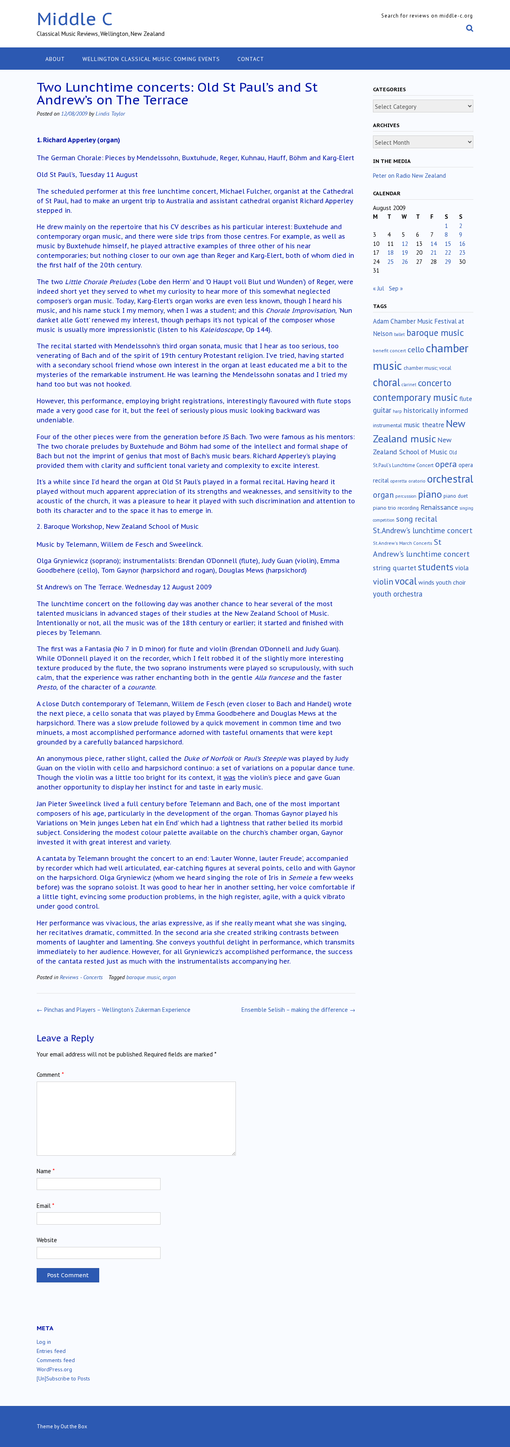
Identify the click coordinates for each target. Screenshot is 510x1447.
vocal (406, 581)
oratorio (417, 481)
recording (408, 507)
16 (462, 243)
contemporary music (415, 397)
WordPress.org (54, 1369)
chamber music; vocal (427, 368)
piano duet (455, 495)
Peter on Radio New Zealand (409, 175)
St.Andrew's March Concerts (402, 543)
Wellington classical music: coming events (151, 59)
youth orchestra (397, 594)
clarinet (409, 384)
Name (46, 1171)
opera (446, 463)
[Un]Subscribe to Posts (63, 1378)
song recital (416, 518)
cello (416, 349)
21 (433, 252)
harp (397, 411)
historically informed (436, 410)
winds (426, 582)
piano (430, 494)
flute (465, 398)
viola (462, 567)
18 (390, 252)
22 (448, 252)
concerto (434, 383)
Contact (250, 59)
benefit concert (389, 350)
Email (45, 1205)
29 (448, 261)
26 (405, 261)
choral (386, 382)
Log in (44, 1341)
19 (405, 252)
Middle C (75, 18)
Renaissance (439, 507)
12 (405, 243)
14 (433, 243)
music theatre (424, 424)
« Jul (378, 288)
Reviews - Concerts (81, 977)
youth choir (451, 582)
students (435, 567)
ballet (399, 334)
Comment (50, 1074)
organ (169, 977)
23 (462, 252)
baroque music (143, 977)
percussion (405, 496)
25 (390, 261)
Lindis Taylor (110, 113)
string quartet (394, 567)
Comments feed (56, 1360)
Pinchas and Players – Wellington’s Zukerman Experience (113, 1009)
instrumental (387, 425)
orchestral (450, 478)
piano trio (384, 507)
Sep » (396, 288)
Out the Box (74, 1426)
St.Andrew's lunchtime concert (423, 530)
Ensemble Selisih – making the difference (298, 1009)
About (55, 59)
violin (383, 581)
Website (47, 1240)
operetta (398, 481)
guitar (382, 410)
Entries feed (51, 1351)
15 (448, 243)
